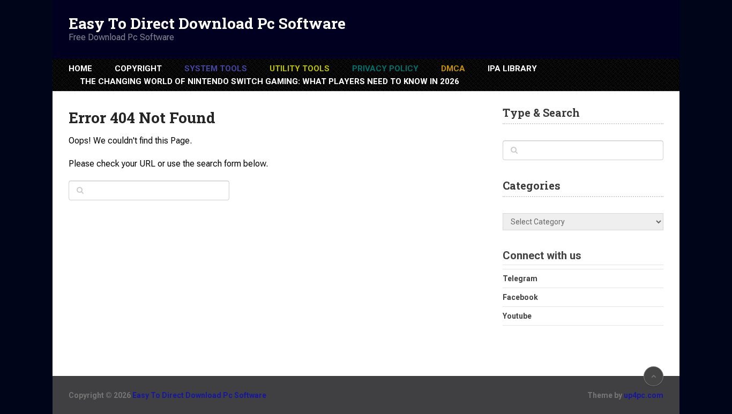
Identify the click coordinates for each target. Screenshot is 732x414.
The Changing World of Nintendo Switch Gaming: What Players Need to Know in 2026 (269, 81)
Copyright (138, 68)
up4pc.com (643, 395)
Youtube (517, 316)
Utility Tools (300, 68)
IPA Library (512, 68)
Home (80, 68)
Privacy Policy (385, 68)
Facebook (520, 297)
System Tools (215, 68)
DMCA (453, 68)
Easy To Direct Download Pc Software (207, 23)
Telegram (520, 278)
